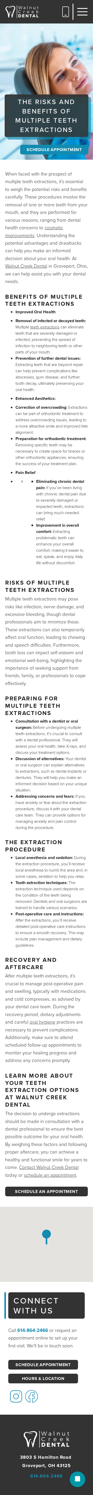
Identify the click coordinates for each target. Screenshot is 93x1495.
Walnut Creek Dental (26, 265)
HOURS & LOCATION (43, 1379)
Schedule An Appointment (46, 1191)
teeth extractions (44, 327)
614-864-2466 (32, 1330)
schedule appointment (54, 150)
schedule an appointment (50, 1175)
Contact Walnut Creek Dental (49, 1167)
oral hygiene (42, 1021)
